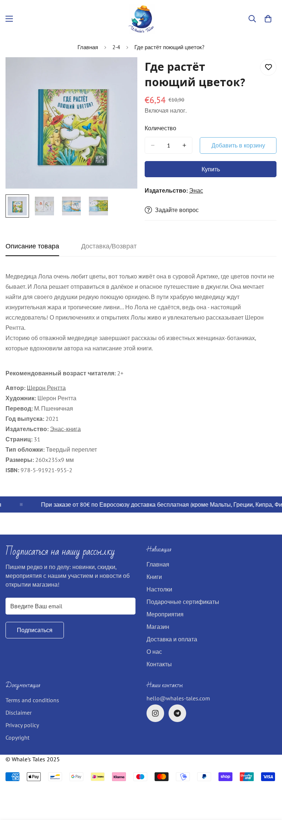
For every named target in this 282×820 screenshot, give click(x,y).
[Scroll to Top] (267, 780)
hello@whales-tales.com (178, 698)
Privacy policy (22, 725)
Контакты (159, 664)
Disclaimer (19, 712)
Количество (160, 128)
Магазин (158, 626)
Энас (196, 190)
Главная (87, 47)
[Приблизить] (121, 73)
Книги (154, 576)
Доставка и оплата (172, 639)
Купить (211, 169)
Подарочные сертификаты (183, 601)
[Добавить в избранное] (268, 67)
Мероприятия (165, 614)
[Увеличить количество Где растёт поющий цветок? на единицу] (184, 145)
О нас (154, 651)
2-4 (116, 47)
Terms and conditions (32, 700)
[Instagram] (155, 713)
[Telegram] (177, 713)
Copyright (17, 737)
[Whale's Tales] (141, 19)
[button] (268, 18)
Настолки (159, 589)
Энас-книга (65, 429)
